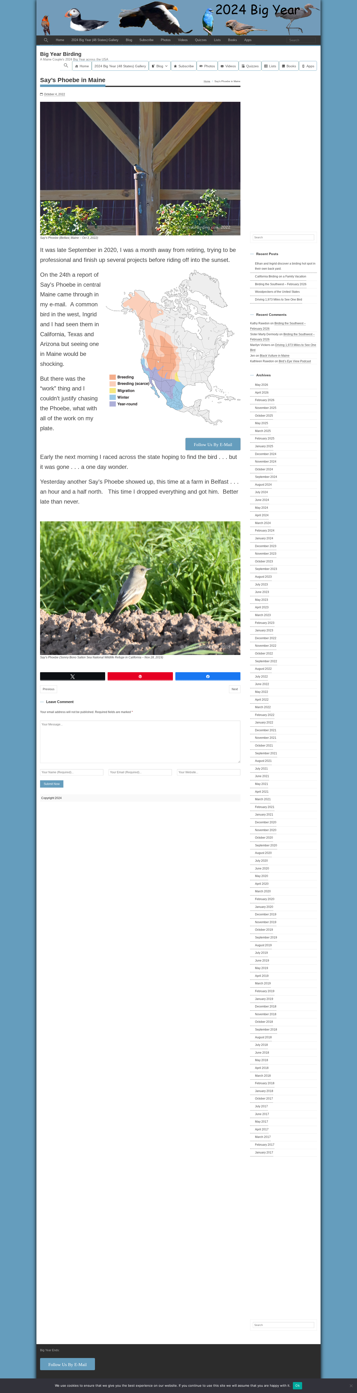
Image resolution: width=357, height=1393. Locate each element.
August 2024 (263, 484)
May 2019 (261, 968)
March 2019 (263, 983)
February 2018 (264, 1083)
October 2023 (264, 561)
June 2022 (262, 684)
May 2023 (261, 600)
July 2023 (261, 584)
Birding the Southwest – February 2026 (280, 284)
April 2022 (262, 699)
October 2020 (264, 837)
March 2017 (263, 1137)
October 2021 (264, 745)
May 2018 (261, 1060)
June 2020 (262, 868)
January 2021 (264, 814)
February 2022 (264, 715)
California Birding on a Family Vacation (280, 276)
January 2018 (264, 1091)
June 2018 (262, 1052)
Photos (166, 40)
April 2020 (262, 884)
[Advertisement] (283, 150)
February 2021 (264, 807)
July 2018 (261, 1045)
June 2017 (262, 1114)
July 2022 (261, 676)
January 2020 (264, 907)
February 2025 (264, 438)
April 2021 (262, 791)
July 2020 (261, 860)
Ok (297, 1385)
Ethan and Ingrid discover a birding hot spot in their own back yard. (285, 266)
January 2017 (264, 1152)
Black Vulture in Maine (274, 355)
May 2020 (261, 876)
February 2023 (264, 623)
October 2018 (264, 1021)
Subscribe (146, 40)
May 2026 (261, 385)
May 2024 (261, 507)
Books (232, 40)
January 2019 (264, 999)
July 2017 (261, 1106)
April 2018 (262, 1068)
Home (60, 40)
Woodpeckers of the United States (277, 291)
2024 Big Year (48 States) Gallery (95, 40)
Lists (217, 40)
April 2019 (262, 976)
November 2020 (265, 830)
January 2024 (264, 538)
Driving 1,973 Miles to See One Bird (278, 299)
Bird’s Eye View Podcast (295, 361)
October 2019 (264, 929)
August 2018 (263, 1037)
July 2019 (261, 952)
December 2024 (265, 454)
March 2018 (263, 1075)
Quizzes (201, 40)
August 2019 (263, 945)
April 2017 (262, 1129)
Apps (248, 40)
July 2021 (261, 768)
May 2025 (261, 423)
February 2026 (264, 400)
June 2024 (262, 500)
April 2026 (262, 392)
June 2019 (262, 960)
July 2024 (261, 492)
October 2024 (264, 469)
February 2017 (264, 1144)
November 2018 (265, 1014)
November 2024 (265, 461)
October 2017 (264, 1098)
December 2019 (265, 914)
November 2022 (265, 645)
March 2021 (263, 799)
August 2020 (263, 853)
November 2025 (265, 408)
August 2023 (263, 576)
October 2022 (264, 653)
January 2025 (264, 446)
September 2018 (266, 1029)
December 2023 (265, 546)
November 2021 (265, 737)
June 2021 (262, 776)
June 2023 (262, 592)
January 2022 (264, 722)
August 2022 (263, 669)
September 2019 (266, 937)
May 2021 (261, 784)
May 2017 (261, 1121)
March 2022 (263, 707)
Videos (183, 40)
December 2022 (265, 638)
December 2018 (265, 1006)
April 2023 (262, 607)
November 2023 (265, 553)
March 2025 (263, 431)
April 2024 (262, 515)
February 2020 (264, 899)
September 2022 (266, 661)
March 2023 (263, 615)
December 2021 (265, 730)
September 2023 (266, 569)
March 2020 (263, 891)
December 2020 (265, 822)
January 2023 (264, 630)
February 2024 (264, 530)
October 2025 (264, 415)
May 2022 (261, 692)
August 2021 (263, 761)
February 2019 (264, 991)
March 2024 (263, 523)
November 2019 (265, 922)
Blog (129, 40)
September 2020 (266, 845)
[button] (46, 40)
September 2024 (266, 477)
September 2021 (266, 753)
